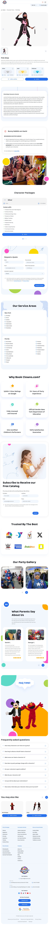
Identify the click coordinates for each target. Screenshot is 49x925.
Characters (5, 834)
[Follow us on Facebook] (19, 893)
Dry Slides (35, 832)
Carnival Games (6, 851)
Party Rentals (5, 846)
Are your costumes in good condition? (15, 769)
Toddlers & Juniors (37, 840)
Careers (19, 858)
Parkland (39, 343)
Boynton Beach (9, 343)
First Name (5, 493)
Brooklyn (8, 315)
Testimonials (20, 852)
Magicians (5, 832)
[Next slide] (45, 29)
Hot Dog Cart (20, 836)
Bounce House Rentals (38, 827)
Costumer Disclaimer (22, 921)
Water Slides (35, 834)
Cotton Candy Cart (22, 830)
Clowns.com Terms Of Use (13, 919)
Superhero (5, 838)
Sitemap (30, 921)
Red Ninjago (5, 813)
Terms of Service (17, 281)
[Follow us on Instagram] (21, 893)
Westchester (9, 324)
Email (5, 265)
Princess (4, 836)
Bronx (7, 317)
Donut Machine (21, 840)
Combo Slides (36, 830)
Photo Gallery (21, 851)
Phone (22, 499)
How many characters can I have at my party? (17, 746)
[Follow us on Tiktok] (23, 893)
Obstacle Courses (36, 836)
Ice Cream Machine (22, 838)
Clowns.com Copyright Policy (27, 919)
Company (20, 846)
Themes (4, 840)
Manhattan (8, 328)
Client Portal (24, 904)
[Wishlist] (42, 2)
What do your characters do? (13, 775)
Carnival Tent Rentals (7, 854)
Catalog (19, 856)
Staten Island (9, 326)
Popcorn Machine (21, 832)
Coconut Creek (9, 345)
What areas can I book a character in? (15, 757)
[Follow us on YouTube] (28, 893)
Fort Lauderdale (9, 356)
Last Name (23, 493)
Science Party (6, 842)
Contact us (20, 860)
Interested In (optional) (8, 271)
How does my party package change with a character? (20, 763)
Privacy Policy (26, 281)
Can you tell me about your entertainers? (16, 781)
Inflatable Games (36, 838)
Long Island (8, 321)
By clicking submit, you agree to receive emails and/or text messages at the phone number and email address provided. (21, 505)
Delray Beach (9, 354)
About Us (20, 849)
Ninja (28, 813)
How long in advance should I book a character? (18, 751)
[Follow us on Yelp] (30, 893)
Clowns (4, 830)
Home (4, 10)
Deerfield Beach (9, 352)
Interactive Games (6, 852)
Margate (8, 360)
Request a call (25, 900)
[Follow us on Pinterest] (25, 893)
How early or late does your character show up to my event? (21, 787)
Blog (19, 854)
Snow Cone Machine (22, 834)
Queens (7, 319)
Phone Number (28, 260)
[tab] (24, 238)
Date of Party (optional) (29, 265)
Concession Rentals (22, 827)
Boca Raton (8, 341)
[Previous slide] (3, 29)
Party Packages (6, 827)
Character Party (10, 10)
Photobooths (5, 849)
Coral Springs (9, 347)
